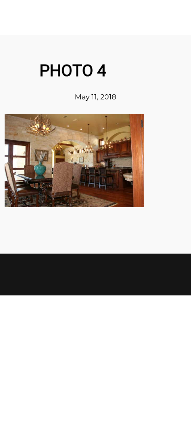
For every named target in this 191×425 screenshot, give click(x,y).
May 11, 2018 (95, 96)
